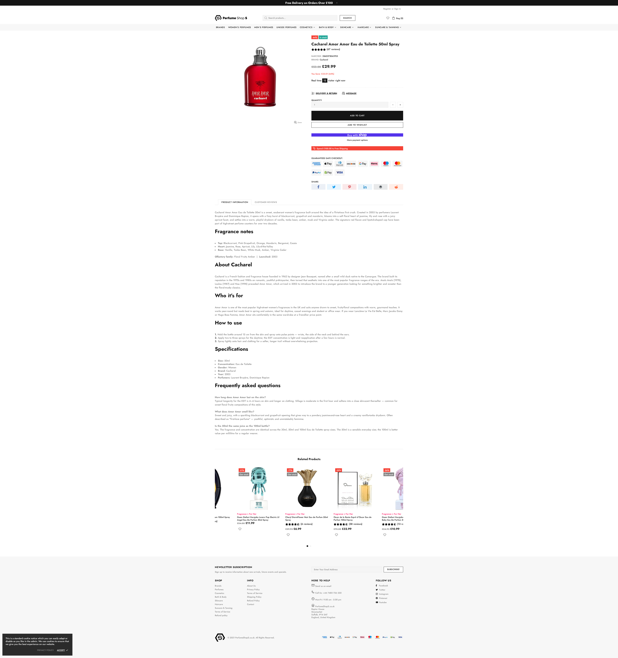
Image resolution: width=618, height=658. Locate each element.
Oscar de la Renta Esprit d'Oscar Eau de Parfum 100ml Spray (330, 518)
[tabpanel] (236, 502)
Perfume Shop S (231, 18)
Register (387, 8)
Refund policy (221, 615)
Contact (250, 604)
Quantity (316, 100)
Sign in (397, 8)
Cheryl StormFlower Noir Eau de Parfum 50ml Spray (284, 518)
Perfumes (219, 589)
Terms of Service (222, 611)
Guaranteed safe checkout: (327, 158)
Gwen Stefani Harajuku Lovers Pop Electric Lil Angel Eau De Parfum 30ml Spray (236, 518)
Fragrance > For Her (224, 514)
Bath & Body (220, 597)
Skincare (219, 600)
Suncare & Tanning (223, 608)
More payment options (357, 140)
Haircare (219, 604)
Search (347, 17)
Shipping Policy (254, 597)
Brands (218, 585)
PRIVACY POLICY (45, 650)
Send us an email (323, 586)
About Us (251, 585)
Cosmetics (219, 593)
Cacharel (324, 59)
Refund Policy (253, 600)
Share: (315, 181)
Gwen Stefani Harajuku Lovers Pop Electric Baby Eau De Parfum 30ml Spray (379, 518)
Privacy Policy (253, 589)
